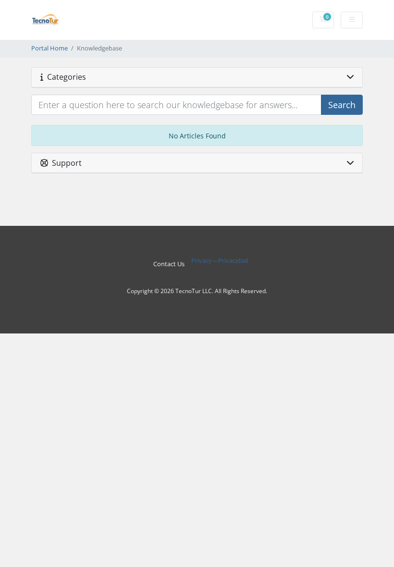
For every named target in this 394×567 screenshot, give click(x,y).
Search (342, 105)
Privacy (201, 261)
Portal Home (49, 48)
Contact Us (169, 264)
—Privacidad (230, 261)
